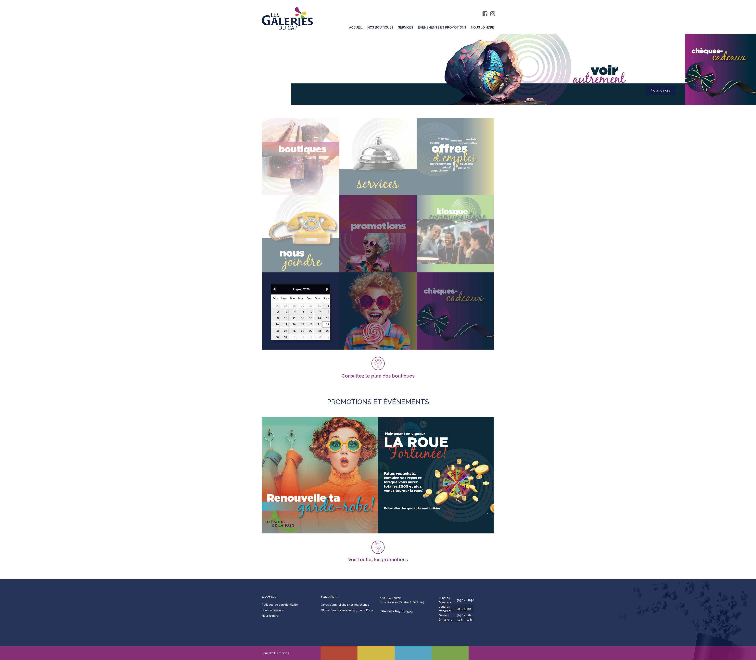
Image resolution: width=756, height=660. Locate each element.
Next (673, 69)
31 (319, 305)
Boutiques (663, 90)
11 (294, 318)
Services (405, 27)
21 (319, 324)
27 (285, 305)
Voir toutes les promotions (378, 559)
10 (285, 318)
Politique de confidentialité (280, 604)
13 (310, 318)
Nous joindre (482, 27)
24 (285, 330)
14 (319, 318)
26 (277, 305)
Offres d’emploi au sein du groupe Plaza (347, 610)
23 (277, 330)
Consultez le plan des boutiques (378, 375)
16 (277, 324)
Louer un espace (273, 610)
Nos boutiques (380, 27)
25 (294, 330)
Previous (12, 69)
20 (310, 324)
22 (327, 324)
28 (294, 305)
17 (285, 324)
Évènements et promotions (442, 27)
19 (302, 324)
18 (294, 324)
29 (302, 305)
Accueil (356, 27)
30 (310, 305)
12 (302, 318)
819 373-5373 (404, 611)
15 (327, 318)
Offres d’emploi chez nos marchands (345, 604)
